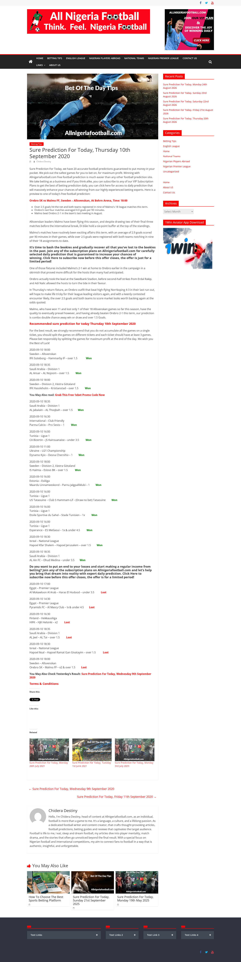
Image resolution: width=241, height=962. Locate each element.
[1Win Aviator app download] (187, 229)
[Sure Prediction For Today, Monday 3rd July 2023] (134, 750)
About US (168, 187)
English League (75, 58)
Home (39, 58)
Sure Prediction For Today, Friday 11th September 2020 (117, 797)
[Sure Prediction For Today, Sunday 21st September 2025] (92, 873)
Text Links (64, 935)
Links (39, 65)
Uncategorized (171, 171)
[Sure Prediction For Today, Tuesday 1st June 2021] (92, 750)
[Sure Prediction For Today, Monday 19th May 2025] (137, 873)
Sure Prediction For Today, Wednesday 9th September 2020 (90, 675)
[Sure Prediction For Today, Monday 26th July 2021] (49, 750)
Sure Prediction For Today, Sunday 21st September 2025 (91, 900)
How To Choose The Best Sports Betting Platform (46, 898)
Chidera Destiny (43, 161)
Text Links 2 (122, 935)
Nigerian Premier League (163, 58)
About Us (54, 65)
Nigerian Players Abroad (104, 58)
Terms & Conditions (44, 684)
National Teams (134, 58)
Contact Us (190, 58)
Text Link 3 (160, 935)
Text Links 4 (198, 935)
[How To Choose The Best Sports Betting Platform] (48, 873)
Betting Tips (54, 58)
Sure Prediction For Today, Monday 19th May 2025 (135, 898)
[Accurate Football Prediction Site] (30, 61)
